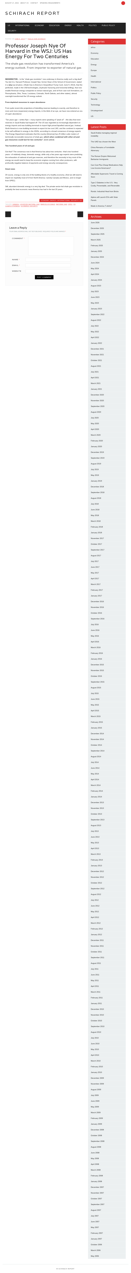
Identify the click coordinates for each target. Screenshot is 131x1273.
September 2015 (97, 682)
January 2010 (96, 1072)
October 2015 (96, 676)
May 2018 (95, 515)
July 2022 (95, 326)
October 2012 (96, 883)
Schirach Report (32, 13)
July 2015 (95, 693)
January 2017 (96, 596)
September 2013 (97, 820)
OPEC (70, 204)
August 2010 (96, 1032)
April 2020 (95, 429)
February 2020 (97, 441)
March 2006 (96, 1250)
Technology (95, 105)
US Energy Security (29, 206)
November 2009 (97, 1084)
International (22, 25)
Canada (15, 204)
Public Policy (108, 25)
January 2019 (96, 481)
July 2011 (95, 969)
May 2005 (95, 1256)
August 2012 (96, 894)
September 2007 (97, 1204)
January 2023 (96, 309)
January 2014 (96, 797)
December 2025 (97, 228)
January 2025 (96, 251)
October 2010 (96, 1021)
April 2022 (95, 337)
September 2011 (97, 957)
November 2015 (97, 670)
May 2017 (95, 573)
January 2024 (96, 280)
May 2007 (95, 1227)
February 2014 (97, 791)
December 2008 (97, 1130)
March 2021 (96, 383)
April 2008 (95, 1164)
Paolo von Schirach (37, 39)
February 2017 (97, 590)
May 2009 (95, 1107)
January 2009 (96, 1124)
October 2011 (96, 952)
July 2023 (95, 291)
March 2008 (96, 1170)
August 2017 (96, 556)
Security (12, 30)
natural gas (61, 204)
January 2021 (96, 389)
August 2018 (96, 498)
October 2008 (96, 1135)
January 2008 (96, 1181)
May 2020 (95, 423)
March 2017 (96, 584)
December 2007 (97, 1187)
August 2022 (96, 320)
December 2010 (97, 1009)
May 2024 (95, 268)
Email (16, 265)
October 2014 (96, 745)
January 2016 (96, 659)
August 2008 (96, 1147)
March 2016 (96, 647)
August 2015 (96, 688)
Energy (68, 25)
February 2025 (97, 245)
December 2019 (97, 452)
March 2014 (96, 785)
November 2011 (97, 946)
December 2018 (97, 487)
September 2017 (97, 550)
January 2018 (96, 533)
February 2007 (97, 1233)
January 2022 (96, 343)
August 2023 (96, 286)
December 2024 (97, 257)
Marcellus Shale (48, 204)
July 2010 (95, 1038)
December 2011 (97, 940)
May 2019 (95, 475)
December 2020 (97, 395)
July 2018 (95, 504)
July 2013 (95, 831)
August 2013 (96, 825)
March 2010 (96, 1061)
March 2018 (96, 521)
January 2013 (96, 866)
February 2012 (97, 929)
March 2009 (96, 1112)
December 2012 (97, 871)
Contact (34, 3)
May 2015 (95, 705)
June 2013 (95, 837)
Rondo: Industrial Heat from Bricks (105, 191)
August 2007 (96, 1210)
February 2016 (97, 653)
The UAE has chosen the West (103, 142)
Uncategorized (97, 110)
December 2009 (97, 1078)
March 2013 (96, 854)
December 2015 (97, 665)
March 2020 (96, 435)
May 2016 (95, 636)
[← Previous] (8, 214)
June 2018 (95, 510)
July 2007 (95, 1216)
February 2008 (97, 1176)
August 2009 (96, 1089)
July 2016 (95, 624)
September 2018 (97, 492)
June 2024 (95, 263)
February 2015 (97, 722)
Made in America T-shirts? (101, 206)
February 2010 (97, 1067)
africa (93, 47)
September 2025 (97, 234)
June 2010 (95, 1044)
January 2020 (96, 446)
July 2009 (95, 1095)
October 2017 (96, 544)
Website (16, 271)
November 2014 (97, 739)
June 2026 (95, 223)
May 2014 (95, 774)
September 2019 (97, 458)
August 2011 (96, 963)
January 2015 (96, 728)
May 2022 (95, 332)
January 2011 (96, 1003)
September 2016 (97, 619)
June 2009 (95, 1101)
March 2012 (96, 923)
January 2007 (96, 1239)
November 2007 (97, 1193)
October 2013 (96, 814)
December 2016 (97, 601)
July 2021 (95, 372)
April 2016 (95, 642)
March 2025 (96, 240)
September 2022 (97, 314)
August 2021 (96, 366)
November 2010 (97, 1015)
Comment (18, 238)
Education (54, 25)
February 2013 (97, 860)
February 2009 (97, 1118)
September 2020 (97, 406)
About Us (24, 3)
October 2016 (96, 613)
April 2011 (95, 986)
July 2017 (95, 561)
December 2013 (97, 802)
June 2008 (95, 1153)
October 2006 (96, 1245)
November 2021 (97, 355)
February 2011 (97, 998)
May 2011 (95, 980)
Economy (39, 25)
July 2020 (95, 418)
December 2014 (97, 734)
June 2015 (95, 699)
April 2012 (95, 917)
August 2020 (96, 412)
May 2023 (95, 303)
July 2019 (95, 469)
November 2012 (97, 877)
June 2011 (95, 975)
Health (80, 25)
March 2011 (95, 992)
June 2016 (95, 630)
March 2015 (96, 716)
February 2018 (97, 527)
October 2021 (96, 360)
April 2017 (95, 578)
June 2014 (95, 768)
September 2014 (97, 751)
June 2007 (95, 1222)
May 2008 (95, 1158)
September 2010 (97, 1026)
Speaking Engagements (50, 3)
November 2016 (97, 607)
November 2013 (97, 808)
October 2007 (96, 1199)
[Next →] (80, 214)
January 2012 (96, 934)
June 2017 (95, 567)
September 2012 (97, 889)
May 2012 (95, 912)
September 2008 (97, 1141)
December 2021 (97, 349)
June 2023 (95, 297)
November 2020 (97, 400)
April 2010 (95, 1055)
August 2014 (96, 756)
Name (16, 259)
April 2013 (95, 848)
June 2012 (95, 906)
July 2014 (95, 762)
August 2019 (96, 464)
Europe (94, 70)
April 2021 (95, 378)
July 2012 (95, 900)
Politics (93, 25)
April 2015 (95, 711)
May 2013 (95, 843)
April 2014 (95, 779)
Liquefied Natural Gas (30, 204)
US (9, 25)
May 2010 (95, 1049)
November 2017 (97, 538)
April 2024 (95, 274)
